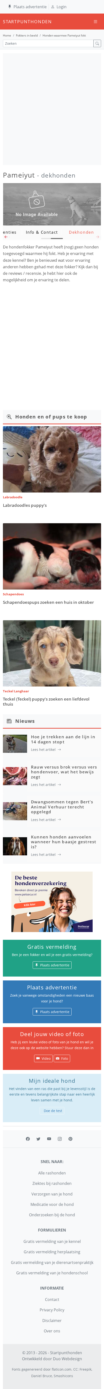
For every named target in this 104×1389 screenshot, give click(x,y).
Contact (52, 1299)
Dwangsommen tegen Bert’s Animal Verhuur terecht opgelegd (62, 806)
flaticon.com (61, 1369)
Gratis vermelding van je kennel (52, 1241)
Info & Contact (42, 232)
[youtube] (49, 1139)
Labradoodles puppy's (25, 505)
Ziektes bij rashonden (52, 1183)
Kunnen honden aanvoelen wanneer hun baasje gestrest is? (63, 842)
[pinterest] (70, 1139)
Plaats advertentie (30, 6)
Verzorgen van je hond (52, 1194)
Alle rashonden (52, 1173)
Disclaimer (52, 1320)
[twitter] (38, 1139)
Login (62, 6)
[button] (6, 238)
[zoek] (97, 43)
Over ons (52, 1331)
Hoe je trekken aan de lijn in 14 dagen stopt (63, 739)
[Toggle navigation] (95, 21)
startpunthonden (7, 21)
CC (75, 1369)
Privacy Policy (52, 1310)
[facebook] (28, 1139)
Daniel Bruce (41, 1376)
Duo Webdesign (67, 1358)
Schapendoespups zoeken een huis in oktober (48, 602)
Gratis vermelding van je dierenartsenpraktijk (52, 1262)
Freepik (85, 1369)
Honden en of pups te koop (51, 416)
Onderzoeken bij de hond (52, 1214)
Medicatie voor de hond (52, 1204)
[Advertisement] (52, 109)
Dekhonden (81, 232)
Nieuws (25, 721)
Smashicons (63, 1376)
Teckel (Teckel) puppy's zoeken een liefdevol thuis (46, 701)
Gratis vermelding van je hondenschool (52, 1273)
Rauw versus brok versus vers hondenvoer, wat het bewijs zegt (64, 772)
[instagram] (60, 1139)
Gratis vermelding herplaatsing (52, 1252)
